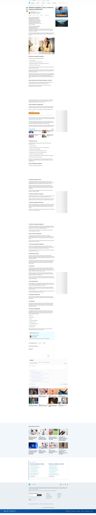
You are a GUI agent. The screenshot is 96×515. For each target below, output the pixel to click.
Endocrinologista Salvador (34, 470)
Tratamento (41, 15)
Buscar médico (34, 0)
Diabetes (42, 5)
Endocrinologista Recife (34, 471)
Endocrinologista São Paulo (34, 465)
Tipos (37, 15)
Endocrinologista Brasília (34, 468)
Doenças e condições (38, 5)
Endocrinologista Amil (52, 471)
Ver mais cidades (32, 476)
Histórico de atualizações (33, 346)
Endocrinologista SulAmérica (53, 465)
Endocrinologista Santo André (35, 473)
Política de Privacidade (49, 496)
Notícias (48, 0)
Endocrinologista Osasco (34, 474)
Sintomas (30, 15)
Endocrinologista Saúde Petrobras (54, 474)
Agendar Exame (39, 0)
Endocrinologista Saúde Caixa (53, 473)
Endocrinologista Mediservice (53, 468)
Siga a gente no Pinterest (67, 484)
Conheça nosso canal (60, 484)
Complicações (47, 15)
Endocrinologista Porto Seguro (53, 470)
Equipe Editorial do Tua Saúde (36, 13)
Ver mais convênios (51, 476)
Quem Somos (47, 493)
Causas (34, 15)
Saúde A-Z (33, 5)
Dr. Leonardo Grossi (35, 335)
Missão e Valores (59, 493)
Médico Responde (44, 0)
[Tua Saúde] (31, 3)
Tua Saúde (30, 0)
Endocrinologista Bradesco (53, 467)
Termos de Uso (59, 496)
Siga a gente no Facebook (65, 484)
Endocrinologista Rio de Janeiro (35, 467)
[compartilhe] (27, 7)
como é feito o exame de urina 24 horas (35, 119)
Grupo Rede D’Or (52, 507)
